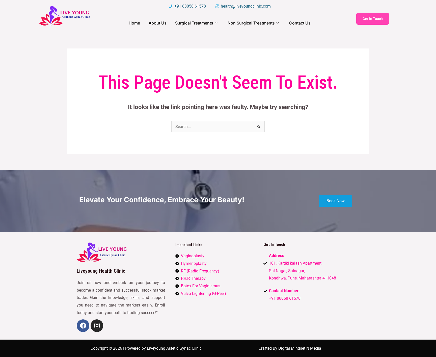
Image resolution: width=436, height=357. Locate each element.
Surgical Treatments (194, 23)
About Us (158, 23)
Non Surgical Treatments (251, 23)
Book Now (335, 200)
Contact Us (300, 23)
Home (134, 23)
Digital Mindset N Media (299, 348)
